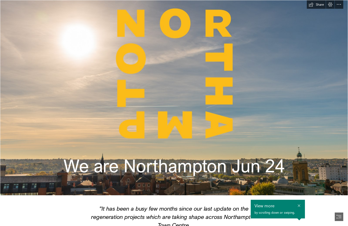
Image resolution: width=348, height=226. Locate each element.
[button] (316, 4)
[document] (174, 113)
